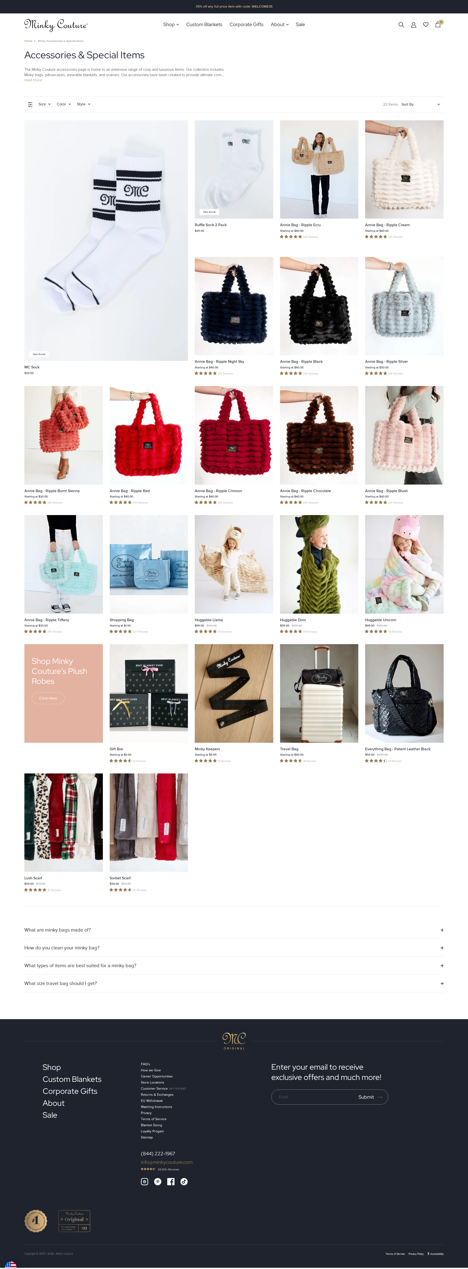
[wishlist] (426, 25)
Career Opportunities (157, 1076)
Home (28, 41)
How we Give (151, 1070)
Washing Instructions (156, 1107)
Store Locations (152, 1082)
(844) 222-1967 (158, 1153)
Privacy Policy (416, 1253)
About (54, 1103)
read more (33, 80)
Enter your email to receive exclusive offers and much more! (326, 1072)
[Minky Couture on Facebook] (171, 1181)
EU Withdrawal (152, 1101)
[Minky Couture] (56, 25)
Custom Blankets (72, 1079)
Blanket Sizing (151, 1125)
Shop (52, 1067)
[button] (234, 930)
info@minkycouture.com (167, 1162)
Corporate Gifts (70, 1091)
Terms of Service (153, 1119)
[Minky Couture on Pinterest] (157, 1181)
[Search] (401, 24)
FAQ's (145, 1064)
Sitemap (147, 1137)
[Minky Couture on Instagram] (144, 1181)
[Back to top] (234, 1041)
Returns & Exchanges (157, 1094)
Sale (50, 1115)
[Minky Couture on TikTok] (184, 1181)
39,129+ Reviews (168, 1169)
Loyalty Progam (152, 1131)
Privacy (146, 1113)
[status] (437, 24)
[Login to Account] (413, 25)
